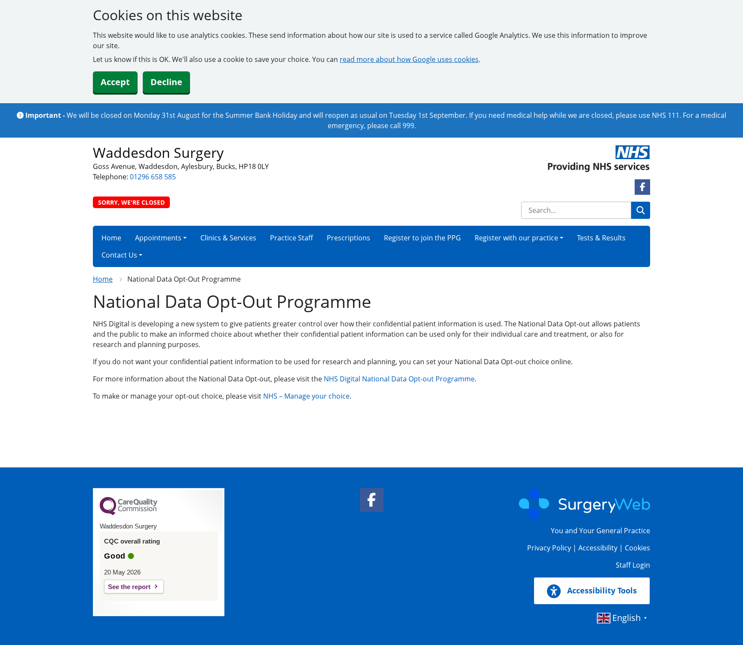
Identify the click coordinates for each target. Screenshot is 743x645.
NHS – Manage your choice (306, 396)
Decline (166, 82)
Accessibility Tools (601, 590)
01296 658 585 (153, 176)
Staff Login (633, 565)
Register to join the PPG (422, 238)
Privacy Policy (549, 548)
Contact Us (119, 255)
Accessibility (597, 548)
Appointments (158, 238)
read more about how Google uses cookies (409, 59)
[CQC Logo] (128, 513)
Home (111, 238)
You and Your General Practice (600, 530)
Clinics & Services (228, 238)
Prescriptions (348, 238)
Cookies (637, 548)
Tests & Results (601, 238)
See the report (129, 586)
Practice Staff (291, 238)
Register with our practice (516, 238)
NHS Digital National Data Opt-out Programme (399, 379)
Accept (115, 82)
